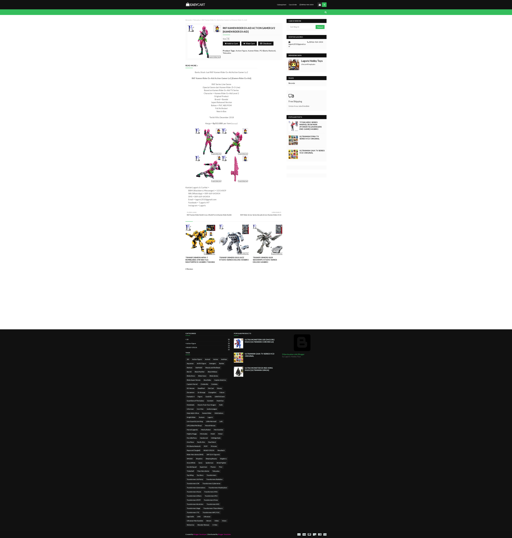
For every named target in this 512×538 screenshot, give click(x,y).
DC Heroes (190, 388)
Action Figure (241, 51)
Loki (221, 421)
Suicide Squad (192, 467)
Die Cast (211, 388)
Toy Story (200, 475)
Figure (200, 397)
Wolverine (190, 525)
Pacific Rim (201, 442)
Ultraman (207, 517)
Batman (189, 368)
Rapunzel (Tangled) (193, 450)
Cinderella (204, 384)
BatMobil (199, 368)
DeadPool (201, 388)
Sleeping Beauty (211, 459)
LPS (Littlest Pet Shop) (194, 426)
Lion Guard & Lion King (195, 421)
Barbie (221, 363)
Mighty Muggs (192, 434)
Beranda (188, 20)
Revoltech (221, 450)
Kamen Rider (253, 51)
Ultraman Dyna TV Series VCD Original (309, 137)
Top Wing (190, 475)
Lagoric (210, 417)
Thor (220, 467)
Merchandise (218, 430)
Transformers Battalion (214, 479)
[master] (309, 534)
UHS (198, 517)
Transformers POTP (194, 500)
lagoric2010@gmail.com (297, 45)
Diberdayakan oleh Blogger (293, 354)
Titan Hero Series (203, 471)
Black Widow (212, 372)
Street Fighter (221, 463)
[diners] (319, 534)
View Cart (250, 43)
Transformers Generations (196, 488)
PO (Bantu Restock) (268, 51)
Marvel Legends (192, 430)
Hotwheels (190, 405)
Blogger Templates (224, 534)
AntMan (224, 359)
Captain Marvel (192, 384)
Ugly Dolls (190, 517)
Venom (208, 521)
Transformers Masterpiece (218, 488)
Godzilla (208, 397)
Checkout (267, 43)
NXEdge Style (215, 438)
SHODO (190, 459)
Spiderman (209, 463)
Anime (215, 359)
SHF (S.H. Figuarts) (213, 454)
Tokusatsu (196, 20)
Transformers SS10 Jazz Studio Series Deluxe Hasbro (234, 258)
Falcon (222, 392)
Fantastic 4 (190, 397)
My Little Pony (192, 438)
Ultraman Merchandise (195, 521)
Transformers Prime (211, 500)
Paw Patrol (212, 442)
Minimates (203, 434)
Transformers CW (193, 483)
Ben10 (189, 372)
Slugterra (223, 459)
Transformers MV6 (210, 492)
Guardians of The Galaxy (195, 401)
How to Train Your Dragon (207, 405)
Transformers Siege (193, 508)
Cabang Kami (281, 5)
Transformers (211, 475)
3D (208, 339)
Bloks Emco (191, 376)
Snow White (191, 463)
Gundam (210, 401)
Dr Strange (201, 392)
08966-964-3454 (307, 5)
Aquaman (190, 363)
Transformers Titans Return (213, 508)
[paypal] (299, 534)
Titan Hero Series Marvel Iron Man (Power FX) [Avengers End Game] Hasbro (310, 125)
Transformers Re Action (195, 504)
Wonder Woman (203, 525)
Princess (214, 446)
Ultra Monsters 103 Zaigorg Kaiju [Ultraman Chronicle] (260, 340)
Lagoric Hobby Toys (312, 60)
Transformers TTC (193, 512)
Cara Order (293, 5)
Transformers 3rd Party (195, 479)
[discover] (314, 534)
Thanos (213, 467)
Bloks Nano (202, 376)
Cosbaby (214, 384)
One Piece (190, 442)
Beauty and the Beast (212, 368)
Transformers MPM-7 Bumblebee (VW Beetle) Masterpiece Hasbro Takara (200, 259)
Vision (224, 521)
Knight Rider (191, 417)
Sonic (200, 463)
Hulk (221, 405)
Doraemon (190, 392)
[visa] (304, 534)
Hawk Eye (220, 401)
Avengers (212, 363)
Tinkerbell (190, 471)
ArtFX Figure (201, 363)
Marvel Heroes (210, 426)
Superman (203, 467)
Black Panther (200, 372)
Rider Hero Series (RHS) (195, 454)
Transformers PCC (211, 496)
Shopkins (199, 459)
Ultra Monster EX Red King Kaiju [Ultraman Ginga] (259, 369)
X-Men (215, 525)
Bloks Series (214, 376)
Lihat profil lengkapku (308, 64)
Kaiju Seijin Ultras (193, 413)
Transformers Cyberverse (211, 483)
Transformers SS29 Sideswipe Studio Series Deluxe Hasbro (265, 259)
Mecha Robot (206, 430)
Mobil (213, 434)
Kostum (201, 417)
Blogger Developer (200, 534)
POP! (206, 446)
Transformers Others (194, 496)
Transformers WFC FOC (211, 512)
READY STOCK (208, 347)
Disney (219, 388)
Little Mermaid (211, 421)
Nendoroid (204, 438)
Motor (220, 434)
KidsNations (219, 413)
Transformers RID (213, 504)
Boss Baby (207, 380)
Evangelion (212, 392)
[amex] (325, 534)
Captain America (220, 380)
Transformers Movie (194, 492)
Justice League (212, 409)
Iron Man (200, 409)
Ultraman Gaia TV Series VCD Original (312, 151)
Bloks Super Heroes (193, 380)
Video (217, 521)
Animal (207, 359)
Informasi (190, 409)
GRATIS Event (220, 397)
